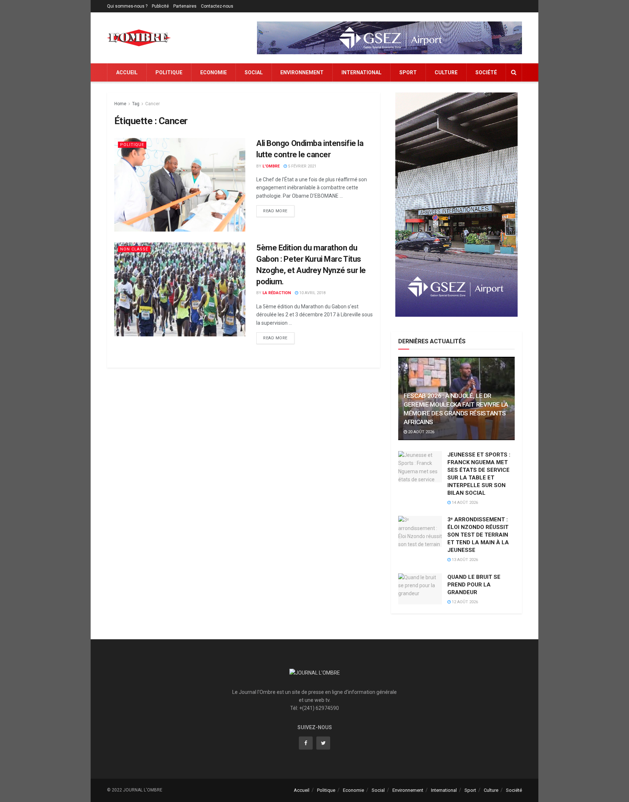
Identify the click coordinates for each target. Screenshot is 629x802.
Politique (168, 72)
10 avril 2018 (311, 293)
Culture (446, 72)
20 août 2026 (420, 432)
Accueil (127, 72)
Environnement (302, 72)
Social (254, 72)
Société (486, 72)
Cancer (152, 103)
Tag (135, 103)
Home (120, 103)
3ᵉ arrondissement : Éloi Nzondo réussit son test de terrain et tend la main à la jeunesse (478, 534)
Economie (213, 72)
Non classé (134, 249)
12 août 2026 (464, 602)
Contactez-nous (217, 6)
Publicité (160, 6)
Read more (275, 211)
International (361, 72)
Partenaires (185, 6)
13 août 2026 (464, 559)
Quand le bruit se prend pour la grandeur (474, 585)
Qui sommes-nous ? (127, 6)
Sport (408, 72)
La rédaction (276, 293)
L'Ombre (271, 166)
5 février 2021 (301, 166)
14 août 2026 (464, 502)
